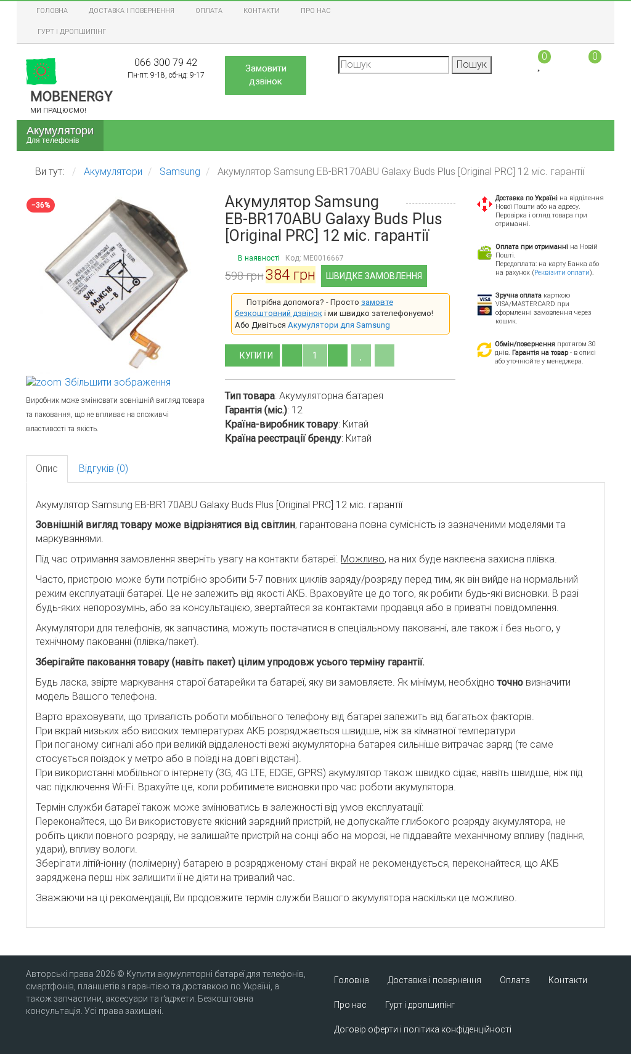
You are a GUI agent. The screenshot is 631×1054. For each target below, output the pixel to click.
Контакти (261, 11)
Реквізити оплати (562, 273)
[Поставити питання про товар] (384, 355)
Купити (257, 355)
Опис (47, 468)
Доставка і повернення (131, 11)
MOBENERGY (71, 102)
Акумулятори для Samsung (339, 325)
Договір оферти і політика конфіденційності (422, 1029)
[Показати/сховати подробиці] (589, 63)
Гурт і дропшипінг (72, 32)
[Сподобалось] (361, 355)
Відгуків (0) (103, 468)
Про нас (316, 11)
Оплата (208, 11)
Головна (52, 11)
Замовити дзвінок (266, 75)
